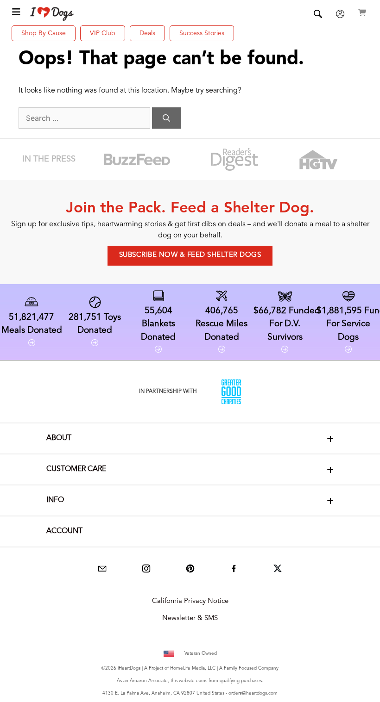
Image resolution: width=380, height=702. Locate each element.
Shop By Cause (43, 33)
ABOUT (58, 438)
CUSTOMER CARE (76, 469)
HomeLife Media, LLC (192, 668)
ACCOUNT (64, 531)
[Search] (166, 118)
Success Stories (201, 33)
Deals (147, 33)
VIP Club (102, 33)
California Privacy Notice (190, 601)
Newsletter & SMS (190, 618)
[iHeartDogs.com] (52, 14)
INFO (55, 500)
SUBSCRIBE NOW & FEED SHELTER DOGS (190, 255)
